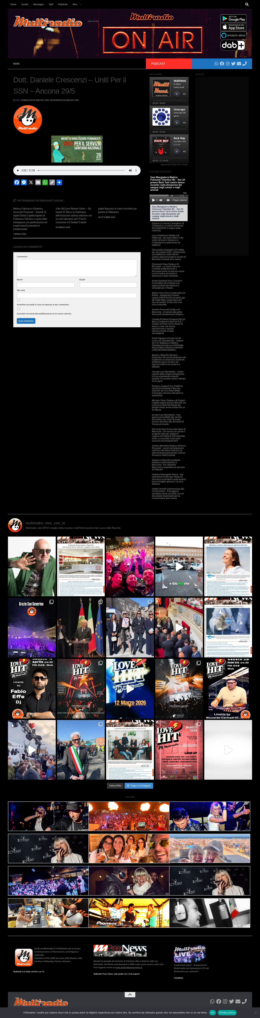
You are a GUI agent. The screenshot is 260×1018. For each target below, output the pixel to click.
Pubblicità (63, 4)
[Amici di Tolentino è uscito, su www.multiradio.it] (228, 627)
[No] (255, 1012)
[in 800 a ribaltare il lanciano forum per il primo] (130, 689)
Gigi (18, 100)
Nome (20, 280)
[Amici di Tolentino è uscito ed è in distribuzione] (81, 566)
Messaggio (38, 4)
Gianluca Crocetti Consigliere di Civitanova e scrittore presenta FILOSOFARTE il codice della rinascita (168, 227)
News (16, 64)
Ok (212, 1012)
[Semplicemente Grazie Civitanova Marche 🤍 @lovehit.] (130, 566)
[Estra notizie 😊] (228, 750)
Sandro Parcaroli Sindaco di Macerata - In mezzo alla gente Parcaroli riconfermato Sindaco (167, 311)
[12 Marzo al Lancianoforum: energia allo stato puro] (81, 689)
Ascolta (24, 4)
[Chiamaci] (244, 63)
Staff (51, 4)
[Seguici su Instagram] (228, 63)
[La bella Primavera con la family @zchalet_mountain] (32, 750)
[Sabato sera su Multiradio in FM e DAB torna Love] (228, 689)
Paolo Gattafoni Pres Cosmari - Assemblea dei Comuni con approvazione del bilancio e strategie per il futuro (167, 284)
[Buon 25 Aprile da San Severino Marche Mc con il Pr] (130, 627)
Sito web (21, 290)
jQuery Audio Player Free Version (174, 165)
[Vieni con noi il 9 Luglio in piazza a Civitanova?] (179, 566)
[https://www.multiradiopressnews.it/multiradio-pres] (130, 750)
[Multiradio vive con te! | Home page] (48, 21)
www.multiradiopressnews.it (128, 967)
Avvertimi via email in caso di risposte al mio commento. (43, 305)
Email (82, 280)
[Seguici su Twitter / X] (233, 63)
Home (13, 4)
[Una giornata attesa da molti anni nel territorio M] (81, 750)
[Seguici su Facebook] (222, 63)
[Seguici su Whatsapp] (216, 63)
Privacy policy (227, 1012)
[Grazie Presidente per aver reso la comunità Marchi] (81, 627)
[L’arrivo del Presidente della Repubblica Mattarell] (179, 627)
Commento (22, 257)
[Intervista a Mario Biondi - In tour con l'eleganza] (32, 566)
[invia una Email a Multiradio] (239, 63)
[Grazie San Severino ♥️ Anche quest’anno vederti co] (32, 627)
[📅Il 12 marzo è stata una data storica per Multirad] (179, 689)
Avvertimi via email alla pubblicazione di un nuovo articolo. (44, 314)
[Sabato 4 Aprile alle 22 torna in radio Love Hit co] (32, 689)
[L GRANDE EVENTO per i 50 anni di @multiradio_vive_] (179, 750)
